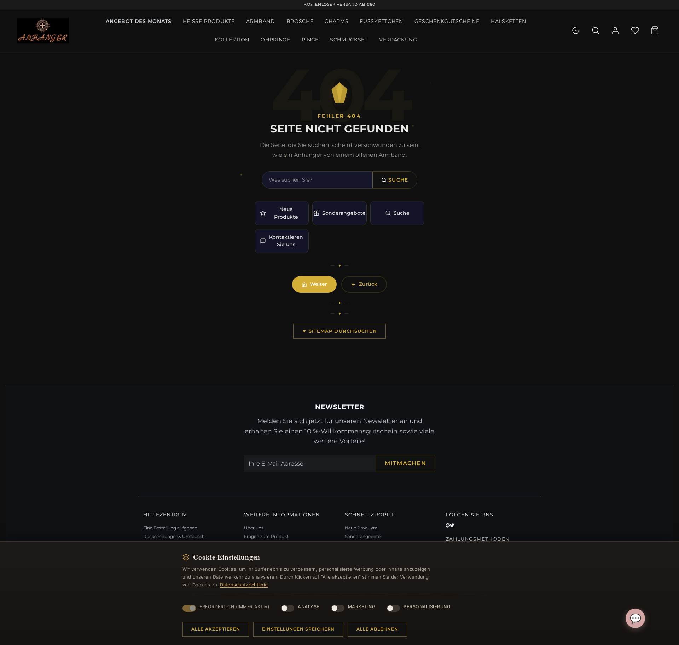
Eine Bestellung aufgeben (170, 528)
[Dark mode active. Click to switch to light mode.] (576, 30)
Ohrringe (275, 39)
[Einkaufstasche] (655, 30)
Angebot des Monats (138, 21)
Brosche (300, 21)
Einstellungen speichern (298, 629)
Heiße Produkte (209, 21)
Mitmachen (405, 463)
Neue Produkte (286, 213)
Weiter (318, 284)
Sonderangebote (344, 213)
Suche (398, 180)
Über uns (253, 528)
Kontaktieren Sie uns (286, 241)
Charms (336, 21)
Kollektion (232, 39)
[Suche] (595, 30)
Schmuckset (349, 39)
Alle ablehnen (377, 629)
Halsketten (508, 21)
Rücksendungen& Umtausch (174, 536)
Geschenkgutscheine (447, 21)
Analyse (309, 606)
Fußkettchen (381, 21)
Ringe (310, 39)
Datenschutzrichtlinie (244, 584)
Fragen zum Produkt (266, 536)
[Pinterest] (448, 525)
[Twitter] (452, 525)
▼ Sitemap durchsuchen (339, 331)
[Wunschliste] (635, 30)
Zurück (368, 284)
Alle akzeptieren (215, 629)
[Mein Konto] (615, 30)
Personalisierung (427, 606)
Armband (260, 21)
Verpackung (398, 39)
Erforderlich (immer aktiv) (234, 606)
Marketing (362, 606)
